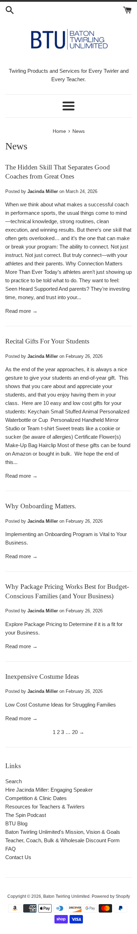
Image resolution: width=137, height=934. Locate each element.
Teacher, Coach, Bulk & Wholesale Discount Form (62, 840)
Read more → (21, 311)
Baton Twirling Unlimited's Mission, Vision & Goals (62, 832)
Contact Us (18, 857)
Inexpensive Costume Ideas (42, 676)
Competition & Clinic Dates (36, 798)
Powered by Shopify (111, 896)
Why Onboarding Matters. (40, 506)
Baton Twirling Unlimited (66, 896)
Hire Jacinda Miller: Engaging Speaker (49, 790)
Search (13, 781)
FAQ (10, 849)
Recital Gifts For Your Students (47, 341)
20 (75, 732)
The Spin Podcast (25, 815)
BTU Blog (16, 823)
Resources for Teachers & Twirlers (45, 807)
